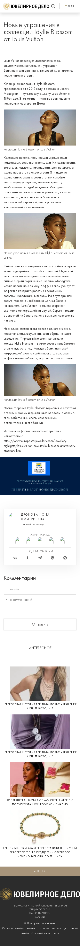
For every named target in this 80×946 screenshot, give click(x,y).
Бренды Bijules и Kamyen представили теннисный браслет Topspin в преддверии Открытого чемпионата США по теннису (40, 852)
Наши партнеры (40, 913)
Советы (40, 917)
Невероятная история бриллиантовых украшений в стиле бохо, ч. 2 (40, 706)
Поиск (53, 6)
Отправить (40, 624)
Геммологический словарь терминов (40, 906)
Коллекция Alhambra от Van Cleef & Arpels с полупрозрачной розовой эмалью (40, 802)
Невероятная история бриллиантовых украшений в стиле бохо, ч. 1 (40, 754)
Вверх (41, 871)
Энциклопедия (40, 909)
